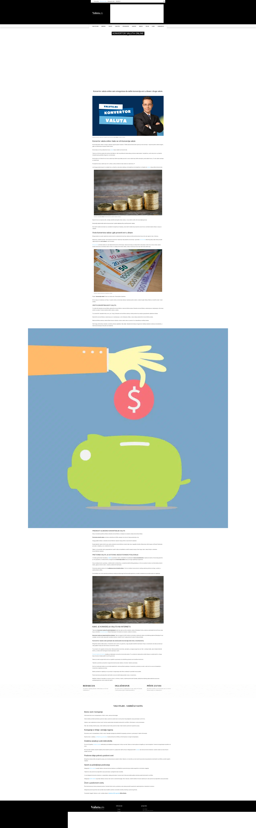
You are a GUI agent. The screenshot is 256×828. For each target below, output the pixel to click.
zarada (137, 749)
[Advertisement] (137, 13)
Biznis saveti (92, 768)
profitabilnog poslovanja (101, 736)
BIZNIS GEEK (92, 778)
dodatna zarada (97, 744)
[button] (164, 1)
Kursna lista (95, 244)
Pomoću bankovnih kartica (98, 654)
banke (148, 167)
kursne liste (142, 239)
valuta (112, 149)
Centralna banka (104, 632)
